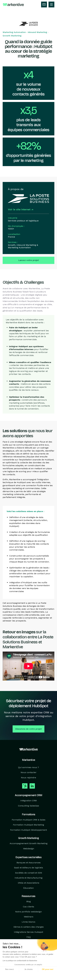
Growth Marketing (12, 35)
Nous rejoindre (28, 777)
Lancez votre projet (28, 260)
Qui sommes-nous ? (28, 767)
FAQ (29, 937)
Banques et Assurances (29, 862)
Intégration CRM (28, 800)
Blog (28, 901)
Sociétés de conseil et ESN (28, 872)
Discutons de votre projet (28, 729)
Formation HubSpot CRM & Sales (28, 819)
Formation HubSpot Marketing (28, 824)
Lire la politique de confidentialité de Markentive (20, 961)
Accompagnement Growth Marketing (28, 843)
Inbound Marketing (37, 32)
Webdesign (28, 848)
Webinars (28, 916)
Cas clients (28, 906)
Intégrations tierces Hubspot (28, 932)
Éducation (28, 888)
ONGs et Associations (28, 883)
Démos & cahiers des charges (29, 927)
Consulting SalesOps (28, 805)
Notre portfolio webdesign (28, 911)
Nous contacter (28, 772)
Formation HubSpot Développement (28, 830)
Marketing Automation (14, 32)
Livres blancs (28, 922)
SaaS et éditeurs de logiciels (28, 867)
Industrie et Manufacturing (28, 878)
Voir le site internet (19, 209)
